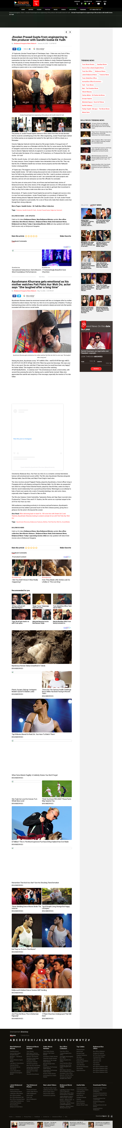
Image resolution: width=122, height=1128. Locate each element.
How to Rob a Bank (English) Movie (93, 68)
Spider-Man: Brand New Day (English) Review (33, 1068)
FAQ (66, 1116)
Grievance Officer (57, 1116)
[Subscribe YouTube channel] (93, 4)
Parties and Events (32, 1089)
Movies (13, 1035)
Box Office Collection (99, 1051)
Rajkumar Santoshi (56, 210)
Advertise (18, 1116)
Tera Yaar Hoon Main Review (32, 1071)
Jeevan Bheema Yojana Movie (16, 1060)
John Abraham (81, 1064)
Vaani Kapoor (80, 1059)
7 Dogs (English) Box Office (65, 1054)
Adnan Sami (86, 112)
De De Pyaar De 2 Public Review (49, 1076)
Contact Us (46, 1116)
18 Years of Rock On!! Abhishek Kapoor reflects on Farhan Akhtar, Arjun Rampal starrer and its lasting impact (101, 126)
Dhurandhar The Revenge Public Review (50, 1067)
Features (19, 210)
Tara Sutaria (80, 1068)
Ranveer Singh (80, 1053)
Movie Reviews (14, 1105)
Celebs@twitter (81, 1091)
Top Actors (96, 1062)
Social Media (66, 522)
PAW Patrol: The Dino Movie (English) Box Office (67, 1070)
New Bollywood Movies (45, 219)
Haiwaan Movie (14, 1065)
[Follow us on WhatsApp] (85, 4)
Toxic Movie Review (88, 64)
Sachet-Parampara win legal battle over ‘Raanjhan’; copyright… (95, 352)
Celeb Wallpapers (31, 1093)
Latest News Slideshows (17, 1101)
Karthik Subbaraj (87, 105)
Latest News (96, 205)
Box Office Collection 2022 (100, 1068)
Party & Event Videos (49, 1093)
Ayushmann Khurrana (23, 522)
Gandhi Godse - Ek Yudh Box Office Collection (37, 206)
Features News (104, 75)
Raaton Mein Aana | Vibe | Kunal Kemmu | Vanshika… (67, 1093)
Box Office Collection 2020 (100, 1072)
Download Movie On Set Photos (99, 1105)
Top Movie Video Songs (49, 1088)
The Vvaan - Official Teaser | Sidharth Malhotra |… (67, 1103)
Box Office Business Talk (17, 1097)
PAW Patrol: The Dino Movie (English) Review (33, 1054)
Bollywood (33, 522)
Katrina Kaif (80, 1051)
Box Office (63, 1047)
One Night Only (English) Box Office (66, 1057)
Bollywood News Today (20, 536)
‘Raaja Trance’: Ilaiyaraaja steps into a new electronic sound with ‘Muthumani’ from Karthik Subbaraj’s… (102, 133)
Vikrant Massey (87, 92)
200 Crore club (97, 1061)
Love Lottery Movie (15, 1071)
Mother (45, 522)
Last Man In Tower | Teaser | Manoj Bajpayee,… (67, 1090)
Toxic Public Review (48, 1051)
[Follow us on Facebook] (81, 3)
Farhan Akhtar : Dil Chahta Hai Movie (93, 95)
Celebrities (25, 1035)
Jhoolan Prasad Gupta (43, 210)
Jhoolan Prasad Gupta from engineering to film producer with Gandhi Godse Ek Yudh (47, 12)
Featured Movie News (16, 1091)
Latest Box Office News (16, 1093)
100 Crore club (97, 1059)
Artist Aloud (80, 1095)
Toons (28, 1101)
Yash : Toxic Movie (88, 85)
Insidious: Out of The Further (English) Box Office (65, 1066)
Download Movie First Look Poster (99, 1099)
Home (10, 1116)
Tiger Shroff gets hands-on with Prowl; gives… (20, 622)
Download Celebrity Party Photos (100, 1095)
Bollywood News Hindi (43, 222)
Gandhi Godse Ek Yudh (29, 210)
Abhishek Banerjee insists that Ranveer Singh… (40, 622)
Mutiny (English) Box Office (65, 1060)
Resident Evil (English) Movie (16, 1073)
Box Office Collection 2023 (100, 1066)
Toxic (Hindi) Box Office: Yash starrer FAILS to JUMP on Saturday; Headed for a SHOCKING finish (101, 141)
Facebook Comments (19, 241)
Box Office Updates (15, 1095)
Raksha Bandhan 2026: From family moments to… (62, 622)
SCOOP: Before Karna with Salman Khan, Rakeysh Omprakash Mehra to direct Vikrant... (88, 287)
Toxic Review (30, 1051)
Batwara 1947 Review (32, 1056)
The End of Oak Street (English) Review (33, 1059)
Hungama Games (81, 1097)
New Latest (49, 1085)
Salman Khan (80, 1063)
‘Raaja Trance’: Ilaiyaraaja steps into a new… (40, 606)
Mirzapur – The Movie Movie (16, 1057)
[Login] (105, 4)
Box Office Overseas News (17, 1099)
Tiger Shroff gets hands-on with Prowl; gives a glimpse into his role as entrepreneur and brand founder (101, 149)
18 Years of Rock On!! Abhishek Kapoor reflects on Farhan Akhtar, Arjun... (103, 244)
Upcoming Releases (15, 1103)
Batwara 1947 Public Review (48, 1054)
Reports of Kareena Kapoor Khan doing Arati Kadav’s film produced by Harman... (87, 310)
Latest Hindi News (82, 1088)
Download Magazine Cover (99, 1102)
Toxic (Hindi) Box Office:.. (90, 78)
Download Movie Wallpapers (97, 1109)
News (22, 12)
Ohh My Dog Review (32, 1063)
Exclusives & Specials (49, 1095)
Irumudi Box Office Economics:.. (92, 81)
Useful (81, 1085)
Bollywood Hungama (14, 12)
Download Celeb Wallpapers (97, 1090)
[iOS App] (112, 1116)
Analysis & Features (98, 1053)
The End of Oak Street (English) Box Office (66, 1077)
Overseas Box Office (98, 1057)
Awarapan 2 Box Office (66, 1073)
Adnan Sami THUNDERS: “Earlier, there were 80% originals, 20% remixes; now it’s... (87, 222)
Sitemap (79, 1099)
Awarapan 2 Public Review (50, 1056)
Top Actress (96, 1064)
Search (96, 368)
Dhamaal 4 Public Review (50, 1058)
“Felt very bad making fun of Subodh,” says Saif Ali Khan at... (103, 221)
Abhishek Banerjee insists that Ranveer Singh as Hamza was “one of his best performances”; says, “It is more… (101, 158)
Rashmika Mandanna (82, 1061)
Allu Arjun (79, 1057)
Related (84, 205)
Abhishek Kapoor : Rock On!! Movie (93, 102)
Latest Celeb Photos (32, 1091)
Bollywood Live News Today (22, 224)
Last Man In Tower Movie (17, 1063)
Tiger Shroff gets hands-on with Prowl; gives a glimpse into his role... (103, 287)
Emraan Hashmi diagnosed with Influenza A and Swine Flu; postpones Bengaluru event (88, 265)
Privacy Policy (27, 1116)
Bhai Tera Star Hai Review (33, 1065)
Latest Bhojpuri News (82, 1090)
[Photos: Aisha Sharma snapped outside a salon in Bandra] (22, 124)
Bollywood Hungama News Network (25, 43)
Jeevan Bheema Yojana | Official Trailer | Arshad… (66, 1097)
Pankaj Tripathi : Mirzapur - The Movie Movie (96, 109)
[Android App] (109, 1116)
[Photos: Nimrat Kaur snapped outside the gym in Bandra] (62, 124)
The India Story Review (33, 1074)
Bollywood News (30, 219)
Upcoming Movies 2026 (41, 224)
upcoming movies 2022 (38, 536)
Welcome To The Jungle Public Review (49, 1061)
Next (69, 124)
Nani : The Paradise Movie (90, 88)
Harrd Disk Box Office (66, 1063)
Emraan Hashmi (87, 98)
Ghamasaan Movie (15, 1067)
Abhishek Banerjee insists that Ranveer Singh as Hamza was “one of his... (102, 309)
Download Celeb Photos (99, 1088)
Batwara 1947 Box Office (66, 1075)
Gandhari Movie (102, 64)
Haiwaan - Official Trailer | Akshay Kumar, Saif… (67, 1107)
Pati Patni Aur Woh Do (54, 522)
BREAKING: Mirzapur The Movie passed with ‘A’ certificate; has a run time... (88, 244)
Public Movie (47, 1047)
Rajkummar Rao (81, 1070)
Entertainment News (59, 222)
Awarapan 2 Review (32, 1061)
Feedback (37, 1116)
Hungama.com (81, 1093)
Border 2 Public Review (49, 1073)
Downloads (99, 1085)
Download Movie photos (100, 1093)
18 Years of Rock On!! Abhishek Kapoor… (18, 606)
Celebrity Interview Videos (50, 1090)
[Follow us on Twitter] (89, 3)
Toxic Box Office (87, 71)
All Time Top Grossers (99, 1055)
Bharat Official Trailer (82, 1105)
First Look (29, 1097)
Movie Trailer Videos (48, 1091)
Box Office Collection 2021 (100, 1070)
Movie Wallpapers (32, 1099)
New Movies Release (27, 222)
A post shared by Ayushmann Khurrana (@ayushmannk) (38, 467)
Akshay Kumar (80, 1049)
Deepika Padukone (82, 1055)
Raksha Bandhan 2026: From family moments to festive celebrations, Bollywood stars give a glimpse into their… (101, 167)
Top (80, 1047)
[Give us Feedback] (98, 4)
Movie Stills (30, 1095)
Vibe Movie (13, 1069)
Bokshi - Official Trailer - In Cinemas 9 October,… (67, 1100)
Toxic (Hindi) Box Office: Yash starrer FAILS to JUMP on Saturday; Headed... (102, 265)
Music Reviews (81, 1103)
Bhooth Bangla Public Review (49, 1064)
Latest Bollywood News (89, 75)
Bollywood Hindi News (16, 1106)
